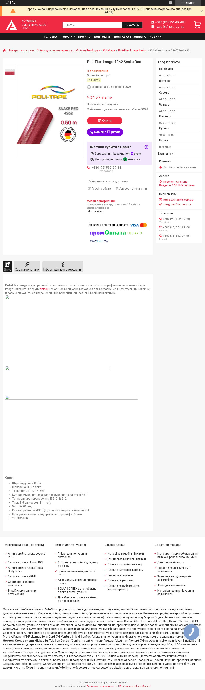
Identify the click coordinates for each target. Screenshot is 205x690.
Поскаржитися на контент (102, 686)
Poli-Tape (109, 50)
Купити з (100, 132)
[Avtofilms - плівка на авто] (11, 25)
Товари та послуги (21, 50)
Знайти (131, 25)
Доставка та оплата (130, 36)
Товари (66, 36)
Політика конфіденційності (135, 686)
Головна (50, 36)
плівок (44, 289)
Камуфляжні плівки (120, 575)
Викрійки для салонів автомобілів (22, 592)
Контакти (102, 36)
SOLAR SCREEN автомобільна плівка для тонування (77, 590)
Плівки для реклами (120, 580)
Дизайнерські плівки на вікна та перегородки (77, 599)
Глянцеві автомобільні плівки (127, 559)
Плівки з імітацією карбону (125, 570)
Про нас (84, 36)
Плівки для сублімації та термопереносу (124, 587)
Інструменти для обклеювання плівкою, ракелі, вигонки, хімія (177, 555)
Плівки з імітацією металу (125, 564)
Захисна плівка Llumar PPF (25, 562)
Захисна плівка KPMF (22, 576)
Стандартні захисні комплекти (21, 583)
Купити (107, 120)
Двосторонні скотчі (170, 562)
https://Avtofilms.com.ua (178, 199)
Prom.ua (122, 682)
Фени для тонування (171, 585)
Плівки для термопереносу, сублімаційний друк (68, 50)
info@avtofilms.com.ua (177, 204)
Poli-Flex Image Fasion (132, 50)
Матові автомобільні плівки (126, 553)
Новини (155, 36)
